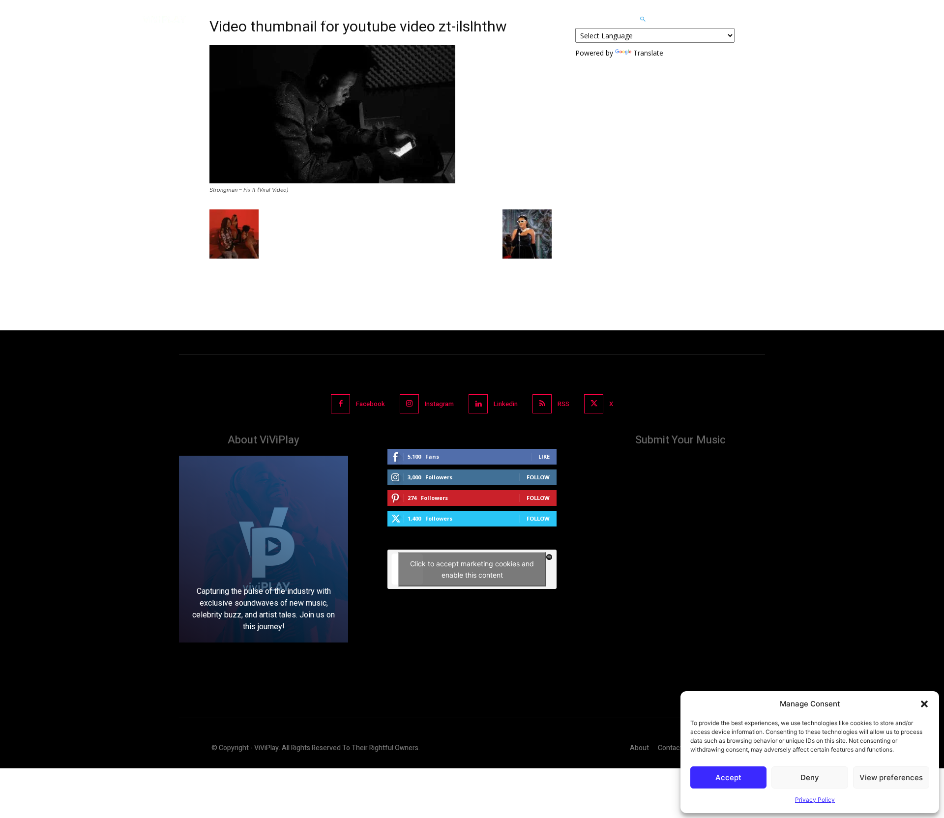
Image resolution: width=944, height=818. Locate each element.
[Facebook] (340, 403)
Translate (648, 53)
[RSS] (542, 403)
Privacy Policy (815, 799)
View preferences (891, 777)
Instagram (439, 404)
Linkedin (506, 404)
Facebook (370, 404)
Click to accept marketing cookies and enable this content (472, 569)
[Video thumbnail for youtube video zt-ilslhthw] (332, 180)
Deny (809, 777)
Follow (538, 477)
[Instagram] (409, 403)
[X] (593, 403)
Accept (728, 777)
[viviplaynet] (164, 19)
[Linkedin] (478, 403)
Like (544, 456)
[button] (924, 704)
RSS (563, 404)
